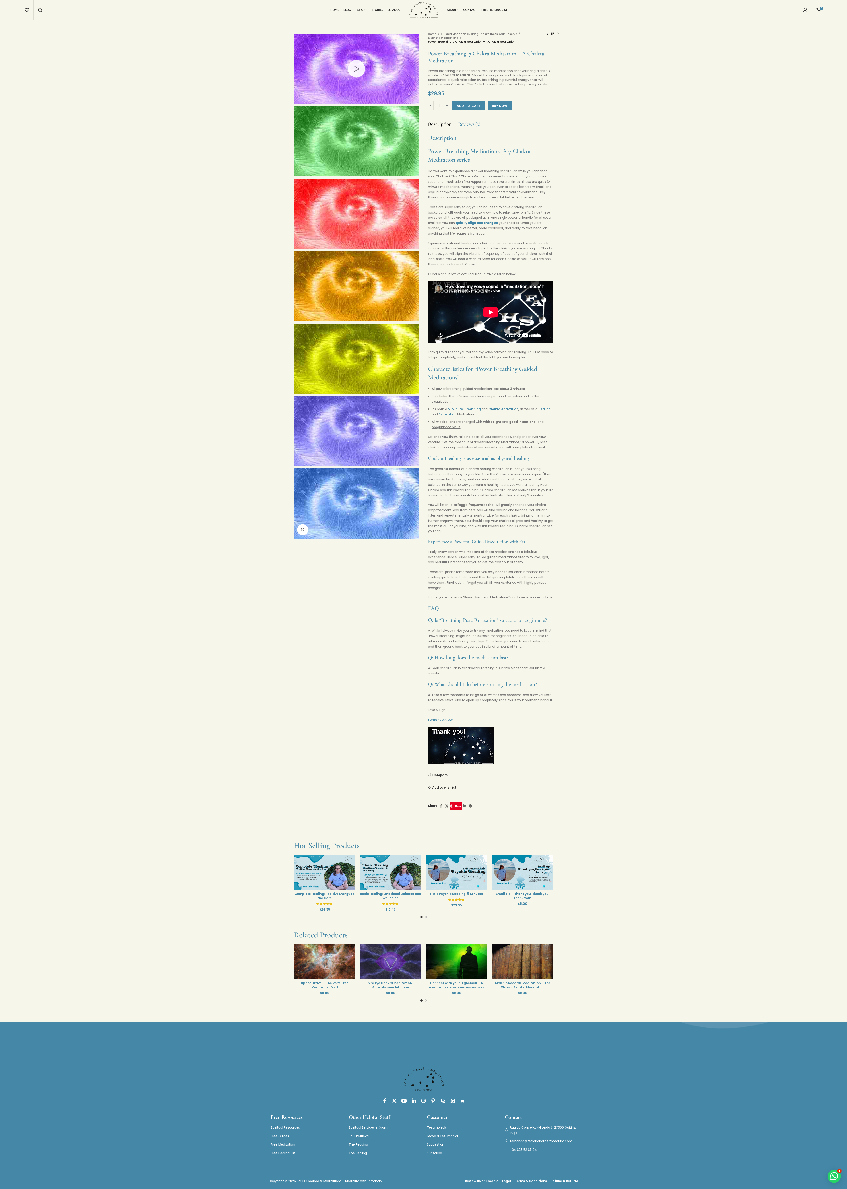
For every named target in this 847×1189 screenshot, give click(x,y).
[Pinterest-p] (433, 1101)
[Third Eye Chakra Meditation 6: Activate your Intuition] (390, 961)
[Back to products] (552, 34)
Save (458, 806)
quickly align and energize (477, 223)
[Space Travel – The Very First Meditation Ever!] (324, 961)
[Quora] (443, 1101)
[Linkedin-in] (414, 1101)
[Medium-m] (453, 1101)
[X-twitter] (394, 1101)
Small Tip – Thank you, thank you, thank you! (515, 896)
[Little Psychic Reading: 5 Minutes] (449, 872)
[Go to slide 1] (421, 918)
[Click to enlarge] (302, 529)
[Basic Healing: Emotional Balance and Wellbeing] (383, 872)
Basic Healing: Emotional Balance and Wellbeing (383, 896)
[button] (834, 1176)
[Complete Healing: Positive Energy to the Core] (317, 872)
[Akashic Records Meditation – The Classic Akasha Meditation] (522, 961)
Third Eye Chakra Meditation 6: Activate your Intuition (390, 985)
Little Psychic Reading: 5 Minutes (449, 894)
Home (432, 34)
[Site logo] (423, 10)
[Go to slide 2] (426, 918)
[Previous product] (547, 34)
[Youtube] (404, 1101)
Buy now (499, 106)
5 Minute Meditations (443, 38)
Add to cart (469, 105)
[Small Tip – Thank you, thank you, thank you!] (515, 872)
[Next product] (558, 34)
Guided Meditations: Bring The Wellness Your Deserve (479, 34)
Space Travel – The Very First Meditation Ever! (324, 985)
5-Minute (455, 409)
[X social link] (447, 806)
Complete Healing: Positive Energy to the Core (317, 896)
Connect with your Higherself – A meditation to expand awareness (456, 985)
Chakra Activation (503, 409)
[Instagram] (423, 1101)
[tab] (440, 122)
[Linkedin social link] (464, 806)
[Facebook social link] (441, 806)
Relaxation (447, 414)
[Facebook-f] (385, 1101)
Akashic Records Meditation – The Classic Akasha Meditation (522, 985)
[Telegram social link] (470, 806)
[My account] (805, 10)
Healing (544, 409)
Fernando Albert (441, 719)
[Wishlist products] (26, 10)
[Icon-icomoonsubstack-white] (462, 1101)
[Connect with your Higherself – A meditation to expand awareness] (456, 961)
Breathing (473, 409)
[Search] (40, 10)
